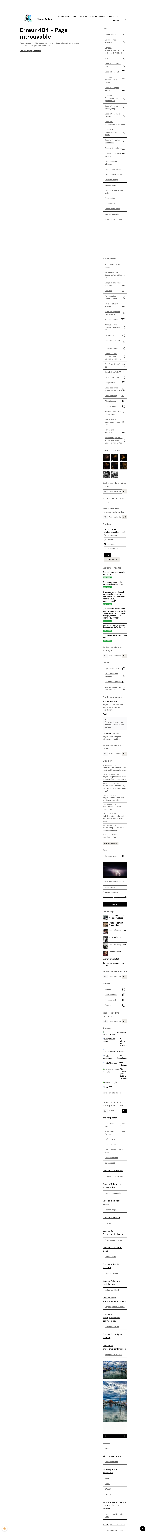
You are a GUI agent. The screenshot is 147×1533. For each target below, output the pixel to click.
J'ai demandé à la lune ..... (114, 342)
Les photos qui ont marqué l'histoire (117, 917)
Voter (107, 555)
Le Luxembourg (114, 396)
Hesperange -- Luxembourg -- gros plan (115, 422)
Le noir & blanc (110, 1257)
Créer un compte (108, 897)
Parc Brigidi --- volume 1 (114, 431)
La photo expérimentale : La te (114, 191)
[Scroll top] (142, 1528)
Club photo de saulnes (123, 1042)
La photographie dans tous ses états (114, 688)
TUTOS (107, 58)
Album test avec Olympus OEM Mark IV (115, 327)
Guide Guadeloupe (122, 1057)
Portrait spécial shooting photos (114, 297)
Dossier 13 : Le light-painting (113, 155)
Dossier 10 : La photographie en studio (111, 132)
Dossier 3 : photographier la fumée (111, 79)
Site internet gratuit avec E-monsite (123, 1073)
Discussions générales (114, 682)
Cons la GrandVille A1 (114, 372)
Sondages (83, 16)
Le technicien (112, 535)
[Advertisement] (39, 5)
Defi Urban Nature (111, 1158)
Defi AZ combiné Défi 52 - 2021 (115, 1151)
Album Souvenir (114, 401)
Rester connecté (111, 892)
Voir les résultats (111, 559)
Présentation (110, 198)
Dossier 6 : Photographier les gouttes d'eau (111, 98)
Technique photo (114, 856)
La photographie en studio (115, 1307)
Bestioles (114, 291)
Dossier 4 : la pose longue (112, 89)
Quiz (117, 16)
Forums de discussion (97, 16)
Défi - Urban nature (109, 1125)
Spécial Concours (114, 320)
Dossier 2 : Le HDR (112, 72)
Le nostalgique (112, 549)
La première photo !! (111, 959)
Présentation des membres (114, 675)
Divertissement (114, 995)
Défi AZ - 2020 (110, 1139)
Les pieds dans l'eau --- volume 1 (115, 284)
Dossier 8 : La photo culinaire (112, 115)
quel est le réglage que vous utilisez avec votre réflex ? (115, 626)
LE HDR (108, 1223)
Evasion (114, 1005)
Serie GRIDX (114, 335)
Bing (110, 1087)
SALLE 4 (108, 1494)
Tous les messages (110, 843)
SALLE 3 (108, 1489)
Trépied (106, 714)
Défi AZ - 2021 (110, 1145)
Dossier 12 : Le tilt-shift (114, 1176)
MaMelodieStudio (124, 1032)
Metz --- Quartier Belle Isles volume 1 (115, 413)
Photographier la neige (113, 1240)
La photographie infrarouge (111, 162)
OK (124, 491)
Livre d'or (110, 16)
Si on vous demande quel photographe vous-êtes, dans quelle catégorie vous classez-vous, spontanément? (114, 596)
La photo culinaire (111, 1273)
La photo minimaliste (113, 169)
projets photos (110, 34)
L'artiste (110, 540)
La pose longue (111, 185)
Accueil (61, 16)
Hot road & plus (114, 406)
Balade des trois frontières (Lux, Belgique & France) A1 (115, 356)
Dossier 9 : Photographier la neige (113, 123)
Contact (74, 16)
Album (67, 16)
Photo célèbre (115, 937)
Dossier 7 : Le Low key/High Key (112, 107)
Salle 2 (107, 1484)
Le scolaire (111, 544)
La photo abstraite (112, 214)
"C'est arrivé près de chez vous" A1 (115, 313)
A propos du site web (114, 669)
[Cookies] (4, 1528)
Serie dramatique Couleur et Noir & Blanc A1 (114, 275)
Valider (115, 904)
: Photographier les (112, 1327)
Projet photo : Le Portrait (114, 1530)
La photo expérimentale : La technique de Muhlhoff (113, 50)
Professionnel (114, 1000)
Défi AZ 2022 (110, 1163)
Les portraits (114, 383)
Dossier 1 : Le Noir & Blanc (113, 65)
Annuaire (116, 21)
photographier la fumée (113, 1355)
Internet (114, 989)
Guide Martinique (122, 1064)
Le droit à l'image (111, 180)
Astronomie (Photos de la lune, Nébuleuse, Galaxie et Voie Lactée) (115, 440)
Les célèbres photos (117, 930)
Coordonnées (110, 203)
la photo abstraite (110, 701)
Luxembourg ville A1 (114, 377)
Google (114, 1082)
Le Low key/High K (112, 1290)
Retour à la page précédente (30, 51)
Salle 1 (107, 1478)
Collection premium (114, 348)
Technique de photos (111, 733)
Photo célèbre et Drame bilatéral (116, 924)
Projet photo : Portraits (110, 1132)
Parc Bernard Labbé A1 (114, 365)
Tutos (107, 1448)
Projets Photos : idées (113, 219)
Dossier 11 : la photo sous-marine (113, 141)
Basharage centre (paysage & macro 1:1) (115, 389)
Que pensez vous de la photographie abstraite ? (113, 583)
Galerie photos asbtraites (110, 41)
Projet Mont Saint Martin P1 (114, 305)
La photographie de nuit (114, 175)
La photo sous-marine (113, 1193)
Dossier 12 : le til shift (113, 148)
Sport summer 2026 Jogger (114, 266)
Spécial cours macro (112, 209)
